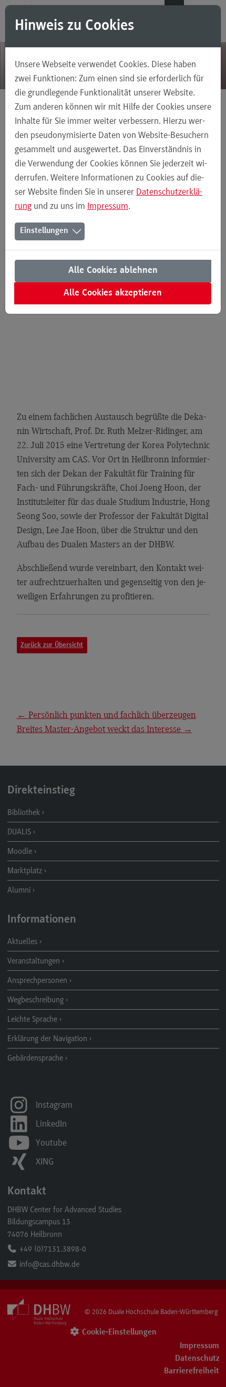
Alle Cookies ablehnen (113, 271)
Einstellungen (44, 231)
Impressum (107, 205)
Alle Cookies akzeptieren (113, 293)
